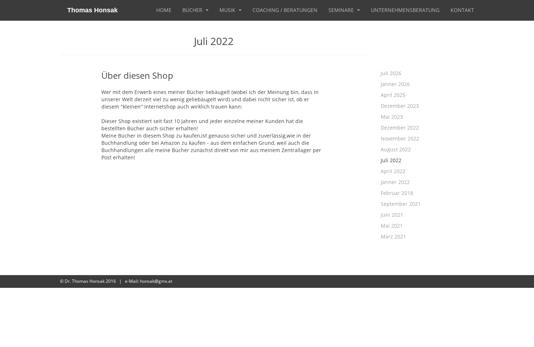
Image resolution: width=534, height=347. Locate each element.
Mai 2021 (392, 225)
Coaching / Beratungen (284, 10)
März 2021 (393, 236)
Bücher (193, 10)
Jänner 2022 (395, 182)
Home (163, 10)
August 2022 (396, 149)
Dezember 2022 (400, 127)
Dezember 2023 (400, 105)
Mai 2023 (392, 116)
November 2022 (400, 138)
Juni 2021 (392, 214)
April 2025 (393, 94)
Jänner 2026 (395, 84)
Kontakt (462, 10)
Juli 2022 (391, 160)
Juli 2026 (391, 73)
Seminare (341, 10)
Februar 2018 (397, 192)
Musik (228, 10)
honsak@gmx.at (156, 281)
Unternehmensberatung (405, 10)
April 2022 (393, 171)
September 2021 (401, 203)
